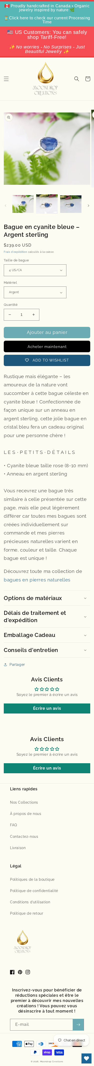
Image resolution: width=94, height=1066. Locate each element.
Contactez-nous (24, 837)
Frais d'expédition (15, 252)
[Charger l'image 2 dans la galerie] (46, 204)
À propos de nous (25, 814)
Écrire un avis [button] (47, 708)
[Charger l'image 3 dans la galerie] (70, 204)
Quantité (11, 305)
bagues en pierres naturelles (37, 579)
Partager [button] (17, 665)
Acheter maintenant (47, 346)
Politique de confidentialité (34, 891)
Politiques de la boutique (32, 879)
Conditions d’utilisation (30, 902)
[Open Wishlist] (86, 1058)
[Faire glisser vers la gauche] (5, 205)
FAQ (13, 825)
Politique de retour (26, 913)
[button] (6, 78)
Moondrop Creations (51, 1061)
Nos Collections (24, 802)
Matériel (10, 282)
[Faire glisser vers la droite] (88, 205)
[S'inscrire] (78, 1025)
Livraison (18, 848)
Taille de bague (16, 260)
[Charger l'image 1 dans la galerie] (23, 204)
